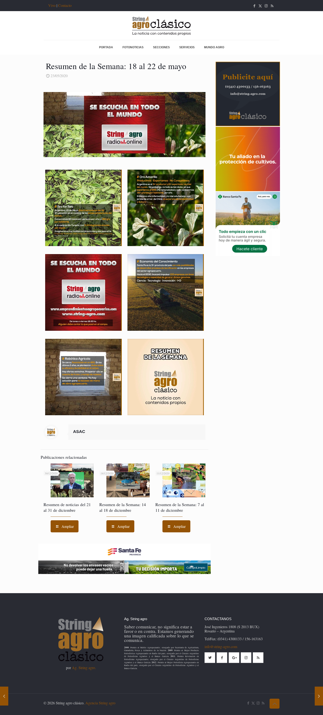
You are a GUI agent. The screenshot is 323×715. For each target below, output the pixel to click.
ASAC (79, 431)
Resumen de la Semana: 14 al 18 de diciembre (122, 507)
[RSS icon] (272, 5)
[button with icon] (210, 657)
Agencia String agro (100, 702)
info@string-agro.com (221, 646)
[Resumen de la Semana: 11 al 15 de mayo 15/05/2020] (4, 696)
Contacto (65, 5)
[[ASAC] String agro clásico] (161, 25)
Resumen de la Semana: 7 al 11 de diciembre (179, 507)
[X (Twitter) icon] (260, 5)
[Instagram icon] (266, 5)
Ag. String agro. (84, 667)
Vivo (52, 5)
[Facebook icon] (254, 5)
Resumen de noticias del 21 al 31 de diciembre (67, 507)
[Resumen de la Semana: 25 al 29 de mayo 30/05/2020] (319, 696)
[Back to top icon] (274, 704)
